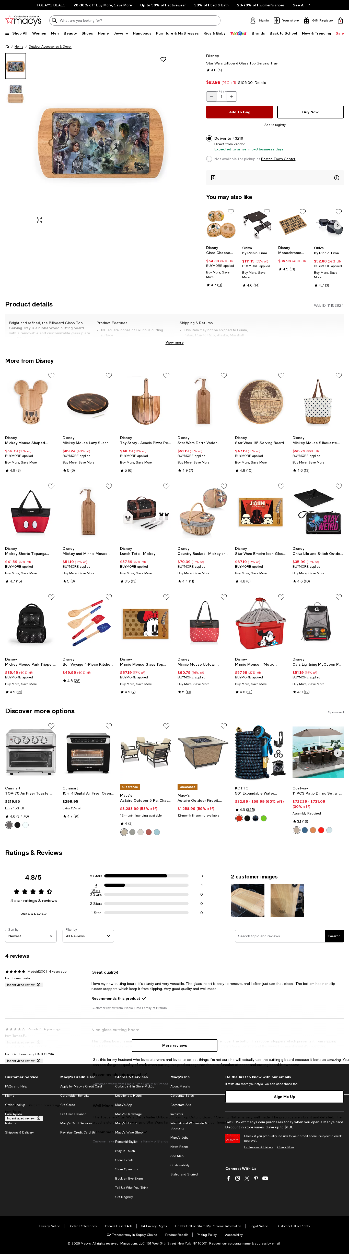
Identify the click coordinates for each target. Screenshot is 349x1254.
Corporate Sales (182, 1095)
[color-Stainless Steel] (9, 825)
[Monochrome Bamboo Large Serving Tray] (293, 225)
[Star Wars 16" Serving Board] (260, 401)
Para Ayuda (13, 1114)
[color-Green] (264, 818)
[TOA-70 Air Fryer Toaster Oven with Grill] (30, 752)
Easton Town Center (278, 159)
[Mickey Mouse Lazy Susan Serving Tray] (88, 401)
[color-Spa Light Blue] (157, 832)
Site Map (176, 1156)
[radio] (9, 825)
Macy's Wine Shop (129, 1132)
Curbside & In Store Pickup (134, 1086)
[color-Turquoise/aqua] (329, 830)
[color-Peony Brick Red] (149, 832)
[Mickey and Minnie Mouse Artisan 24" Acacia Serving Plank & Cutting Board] (88, 512)
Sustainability (179, 1165)
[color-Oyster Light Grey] (132, 832)
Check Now (285, 1147)
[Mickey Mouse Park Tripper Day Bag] (30, 623)
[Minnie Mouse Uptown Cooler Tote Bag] (203, 623)
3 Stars (96, 894)
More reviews (174, 1045)
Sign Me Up (284, 1096)
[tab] (15, 66)
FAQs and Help (16, 1086)
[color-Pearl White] (140, 832)
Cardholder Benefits (74, 1095)
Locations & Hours (128, 1095)
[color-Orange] (313, 830)
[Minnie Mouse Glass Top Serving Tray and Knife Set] (145, 623)
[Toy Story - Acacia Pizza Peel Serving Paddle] (145, 401)
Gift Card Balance (73, 1114)
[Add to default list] (231, 212)
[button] (88, 140)
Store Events (124, 1160)
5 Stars (96, 876)
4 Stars (95, 885)
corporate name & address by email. (254, 1243)
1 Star (96, 913)
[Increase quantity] (232, 96)
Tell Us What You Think (131, 1188)
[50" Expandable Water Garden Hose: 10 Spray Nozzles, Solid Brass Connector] (260, 752)
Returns (10, 1123)
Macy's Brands (126, 1123)
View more (175, 342)
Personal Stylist (126, 1141)
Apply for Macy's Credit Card (81, 1086)
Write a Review (33, 914)
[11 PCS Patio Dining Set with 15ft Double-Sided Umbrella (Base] (318, 752)
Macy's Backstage (128, 1114)
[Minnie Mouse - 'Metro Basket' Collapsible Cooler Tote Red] (260, 623)
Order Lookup (15, 1105)
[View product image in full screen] (39, 220)
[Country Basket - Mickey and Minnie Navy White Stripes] (203, 512)
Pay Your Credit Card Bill (78, 1132)
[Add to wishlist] (163, 59)
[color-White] (25, 825)
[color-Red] (239, 818)
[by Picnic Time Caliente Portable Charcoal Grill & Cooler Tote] (329, 225)
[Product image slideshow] (101, 140)
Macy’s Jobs (179, 1137)
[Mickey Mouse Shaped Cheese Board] (30, 401)
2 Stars (96, 903)
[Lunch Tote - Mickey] (145, 512)
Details (260, 83)
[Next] (338, 225)
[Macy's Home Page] (23, 20)
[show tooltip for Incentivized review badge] (37, 985)
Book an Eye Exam (129, 1178)
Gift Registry (124, 1197)
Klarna (9, 1095)
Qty (221, 91)
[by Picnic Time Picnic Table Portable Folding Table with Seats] (257, 225)
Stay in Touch (125, 1151)
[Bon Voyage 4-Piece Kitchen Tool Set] (88, 623)
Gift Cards (67, 1105)
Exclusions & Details (258, 1147)
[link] (221, 266)
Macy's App (123, 1105)
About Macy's (180, 1086)
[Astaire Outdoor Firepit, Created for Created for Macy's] (203, 752)
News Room (179, 1147)
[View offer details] (275, 177)
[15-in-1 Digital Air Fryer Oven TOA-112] (88, 752)
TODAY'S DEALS (51, 5)
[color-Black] (17, 825)
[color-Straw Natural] (124, 832)
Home (19, 46)
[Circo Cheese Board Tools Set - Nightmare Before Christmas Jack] (221, 225)
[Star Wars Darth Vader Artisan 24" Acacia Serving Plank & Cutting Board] (203, 401)
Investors (176, 1114)
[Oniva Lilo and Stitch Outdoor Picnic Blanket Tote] (318, 512)
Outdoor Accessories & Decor (50, 46)
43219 (237, 138)
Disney (212, 55)
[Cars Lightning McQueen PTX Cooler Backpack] (318, 623)
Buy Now (310, 112)
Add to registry (275, 125)
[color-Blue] (255, 818)
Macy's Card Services (76, 1123)
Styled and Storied (184, 1174)
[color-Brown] (297, 830)
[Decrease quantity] (211, 96)
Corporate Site (180, 1105)
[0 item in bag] (340, 20)
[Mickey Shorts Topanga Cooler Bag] (30, 512)
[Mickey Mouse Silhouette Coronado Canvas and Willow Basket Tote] (318, 401)
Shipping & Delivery (19, 1132)
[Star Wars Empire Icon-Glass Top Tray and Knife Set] (260, 512)
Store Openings (126, 1169)
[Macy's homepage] (7, 47)
